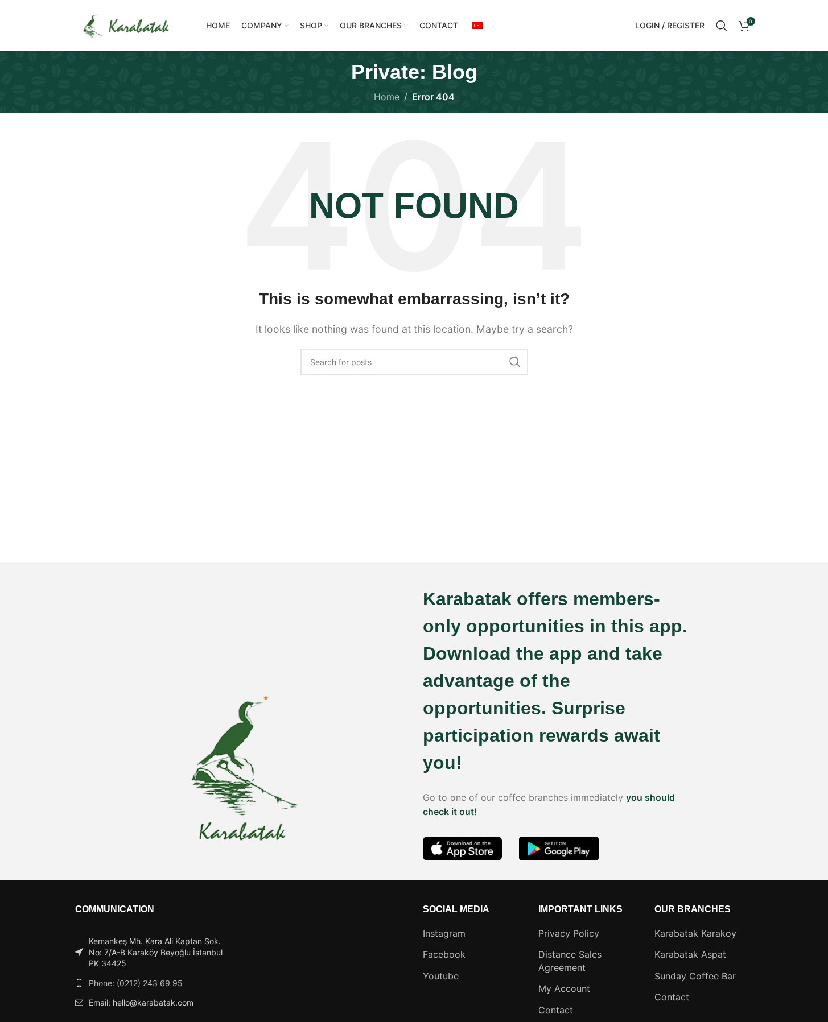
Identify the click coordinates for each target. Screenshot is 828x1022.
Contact (555, 1010)
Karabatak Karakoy (695, 933)
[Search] (721, 25)
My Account (564, 988)
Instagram (444, 933)
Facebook (444, 954)
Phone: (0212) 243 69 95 (136, 983)
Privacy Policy (568, 933)
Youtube (441, 976)
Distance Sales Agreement (570, 961)
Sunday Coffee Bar (695, 976)
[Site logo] (126, 24)
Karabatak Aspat (690, 954)
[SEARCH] (515, 362)
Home (386, 96)
